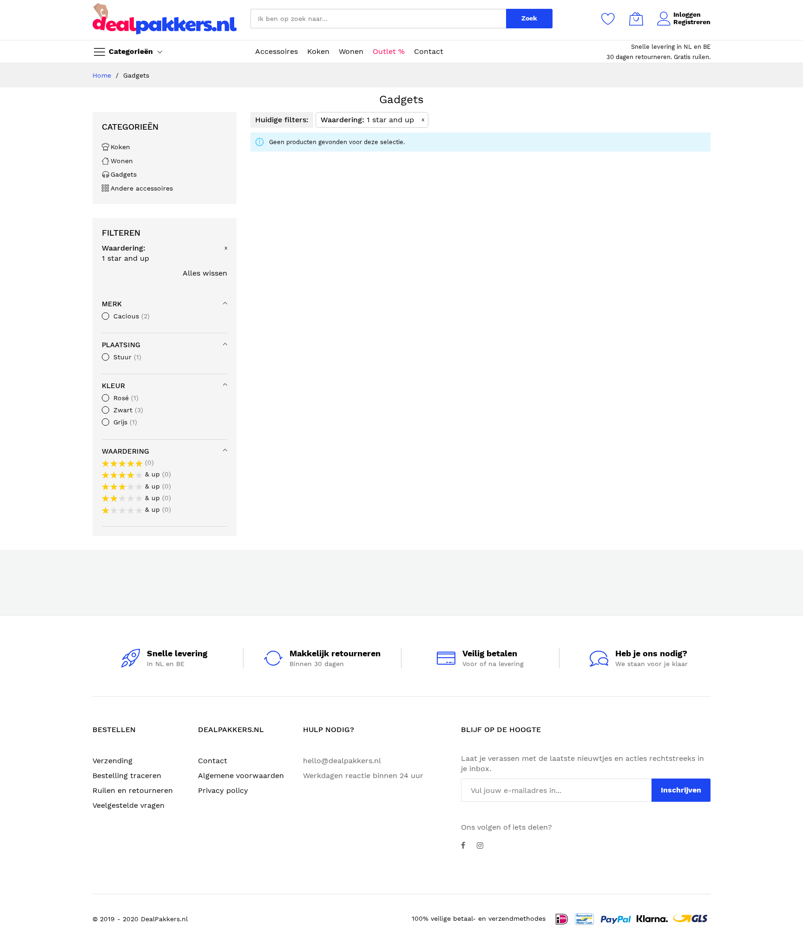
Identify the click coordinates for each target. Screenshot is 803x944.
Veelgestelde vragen (128, 805)
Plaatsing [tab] (121, 345)
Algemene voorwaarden (241, 775)
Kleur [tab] (113, 386)
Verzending (112, 760)
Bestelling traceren (126, 775)
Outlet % (389, 51)
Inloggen (687, 14)
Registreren (692, 22)
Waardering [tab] (125, 451)
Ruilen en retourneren (132, 790)
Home (102, 75)
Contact (212, 760)
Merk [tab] (112, 304)
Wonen (351, 51)
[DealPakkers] (164, 18)
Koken (318, 51)
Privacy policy (223, 790)
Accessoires (276, 51)
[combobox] (378, 18)
